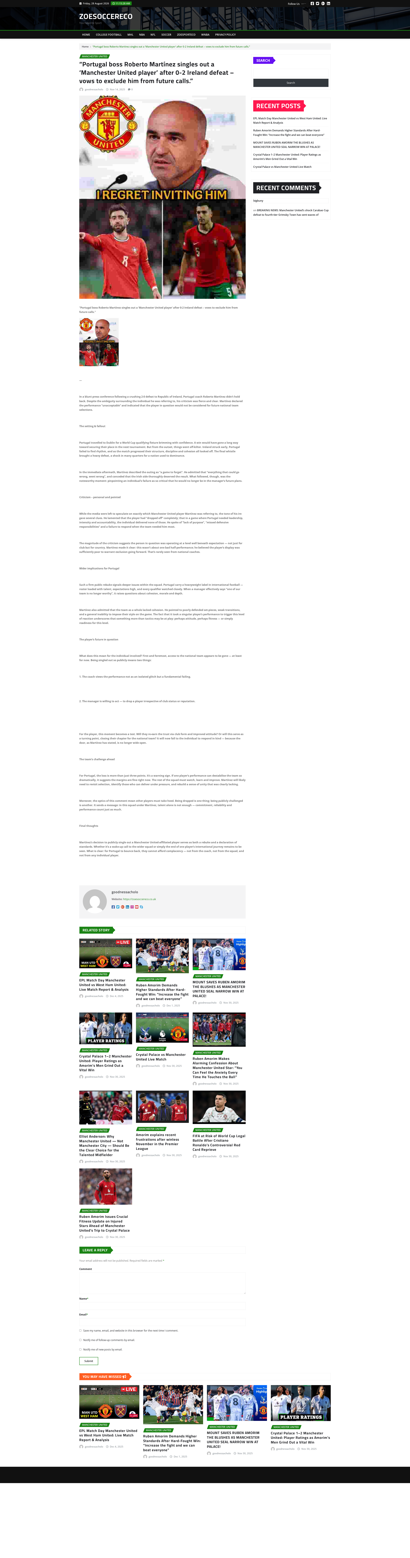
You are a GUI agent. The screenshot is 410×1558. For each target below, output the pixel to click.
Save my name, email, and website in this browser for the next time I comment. (130, 1330)
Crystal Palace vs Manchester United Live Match (161, 1057)
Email (83, 1314)
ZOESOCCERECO (106, 16)
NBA (142, 34)
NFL (153, 34)
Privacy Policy (225, 34)
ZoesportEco (186, 34)
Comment (85, 1269)
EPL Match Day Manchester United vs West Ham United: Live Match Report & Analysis (104, 985)
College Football (109, 34)
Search (263, 60)
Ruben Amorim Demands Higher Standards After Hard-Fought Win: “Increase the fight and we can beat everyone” (162, 992)
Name (83, 1298)
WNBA (205, 34)
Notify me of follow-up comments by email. (109, 1340)
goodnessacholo (94, 89)
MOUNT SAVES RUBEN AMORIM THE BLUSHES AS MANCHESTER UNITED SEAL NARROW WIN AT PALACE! (219, 989)
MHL (130, 34)
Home (86, 34)
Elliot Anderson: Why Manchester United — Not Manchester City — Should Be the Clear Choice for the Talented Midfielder (104, 1145)
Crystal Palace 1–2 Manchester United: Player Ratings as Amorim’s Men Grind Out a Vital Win (105, 1063)
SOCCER (166, 34)
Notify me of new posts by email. (102, 1349)
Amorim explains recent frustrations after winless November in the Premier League (157, 1141)
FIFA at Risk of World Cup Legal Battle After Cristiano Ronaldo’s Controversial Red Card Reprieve (219, 1142)
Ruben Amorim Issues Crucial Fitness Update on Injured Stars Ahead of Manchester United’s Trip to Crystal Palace (104, 1223)
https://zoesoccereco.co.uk (139, 899)
